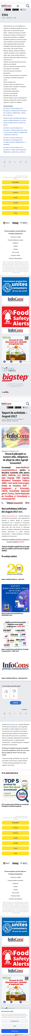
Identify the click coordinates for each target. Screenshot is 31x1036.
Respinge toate (14, 1021)
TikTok (15, 213)
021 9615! (21, 542)
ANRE (4, 483)
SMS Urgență (22, 478)
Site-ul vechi (15, 252)
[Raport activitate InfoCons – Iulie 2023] (15, 568)
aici (20, 511)
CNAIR (4, 491)
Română (19, 1034)
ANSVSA (12, 475)
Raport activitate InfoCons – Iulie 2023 (13, 579)
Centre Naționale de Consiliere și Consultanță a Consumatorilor (15, 496)
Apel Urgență (8, 478)
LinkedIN (15, 203)
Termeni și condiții (15, 237)
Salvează (15, 702)
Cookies (15, 246)
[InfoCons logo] (6, 6)
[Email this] (4, 162)
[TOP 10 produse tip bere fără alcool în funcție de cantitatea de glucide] (15, 789)
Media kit (15, 243)
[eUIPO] (15, 223)
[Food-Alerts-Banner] (15, 320)
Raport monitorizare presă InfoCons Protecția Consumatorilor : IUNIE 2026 (15, 650)
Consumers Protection (9, 176)
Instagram (15, 192)
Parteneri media (15, 255)
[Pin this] (26, 162)
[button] (18, 6)
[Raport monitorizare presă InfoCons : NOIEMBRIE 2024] (15, 598)
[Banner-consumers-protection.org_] (15, 291)
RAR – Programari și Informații (15, 487)
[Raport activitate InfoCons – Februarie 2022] (15, 666)
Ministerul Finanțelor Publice (15, 480)
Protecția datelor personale (15, 240)
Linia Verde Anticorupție (18, 483)
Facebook (15, 187)
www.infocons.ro (12, 516)
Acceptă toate (14, 1031)
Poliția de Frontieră (11, 485)
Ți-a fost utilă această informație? (11, 686)
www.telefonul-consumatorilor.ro (15, 468)
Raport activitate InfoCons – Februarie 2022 (14, 678)
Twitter (15, 208)
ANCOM (25, 475)
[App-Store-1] (15, 9)
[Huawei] (23, 9)
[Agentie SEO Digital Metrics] (15, 369)
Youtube (15, 198)
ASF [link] (18, 475)
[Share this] (10, 162)
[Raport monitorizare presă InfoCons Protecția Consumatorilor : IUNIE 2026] (15, 634)
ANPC (4, 475)
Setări (14, 1026)
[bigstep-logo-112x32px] (15, 377)
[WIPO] (24, 223)
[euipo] (6, 223)
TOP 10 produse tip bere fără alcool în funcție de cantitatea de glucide (15, 805)
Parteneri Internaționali (15, 258)
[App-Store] (8, 9)
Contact (15, 249)
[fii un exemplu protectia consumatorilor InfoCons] (15, 349)
